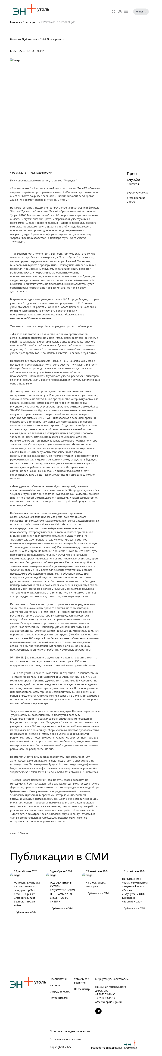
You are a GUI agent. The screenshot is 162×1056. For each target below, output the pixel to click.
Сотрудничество (60, 991)
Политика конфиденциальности (70, 1031)
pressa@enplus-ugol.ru (136, 199)
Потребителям (59, 998)
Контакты (141, 11)
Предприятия (58, 979)
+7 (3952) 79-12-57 (137, 193)
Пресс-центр (30, 22)
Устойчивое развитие (81, 980)
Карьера (55, 985)
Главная (15, 22)
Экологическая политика (65, 1039)
